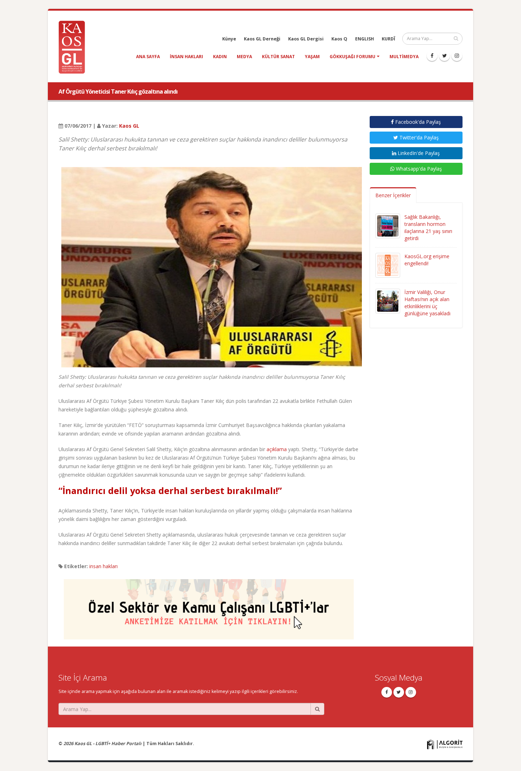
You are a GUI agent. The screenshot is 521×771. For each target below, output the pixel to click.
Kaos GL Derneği (262, 39)
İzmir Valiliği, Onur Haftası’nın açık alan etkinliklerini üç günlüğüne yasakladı (427, 303)
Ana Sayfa (148, 57)
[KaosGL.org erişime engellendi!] (387, 264)
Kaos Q (339, 39)
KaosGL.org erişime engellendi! (426, 260)
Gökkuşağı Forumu (352, 57)
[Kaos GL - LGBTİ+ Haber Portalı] (74, 46)
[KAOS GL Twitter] (444, 55)
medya (244, 57)
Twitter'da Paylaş (418, 137)
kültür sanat (278, 57)
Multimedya (404, 57)
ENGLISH (364, 39)
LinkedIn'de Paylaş (418, 153)
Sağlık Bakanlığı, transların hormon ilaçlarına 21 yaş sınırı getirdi (428, 227)
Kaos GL (129, 125)
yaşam (312, 57)
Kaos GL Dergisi (306, 39)
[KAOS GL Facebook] (432, 55)
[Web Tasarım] (445, 744)
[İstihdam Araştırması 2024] (209, 606)
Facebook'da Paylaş (417, 121)
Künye (229, 39)
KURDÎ (388, 39)
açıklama (277, 449)
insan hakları (186, 57)
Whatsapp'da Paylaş (418, 168)
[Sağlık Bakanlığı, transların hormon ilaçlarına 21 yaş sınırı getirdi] (387, 225)
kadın (220, 57)
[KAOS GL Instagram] (457, 55)
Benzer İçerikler (393, 195)
